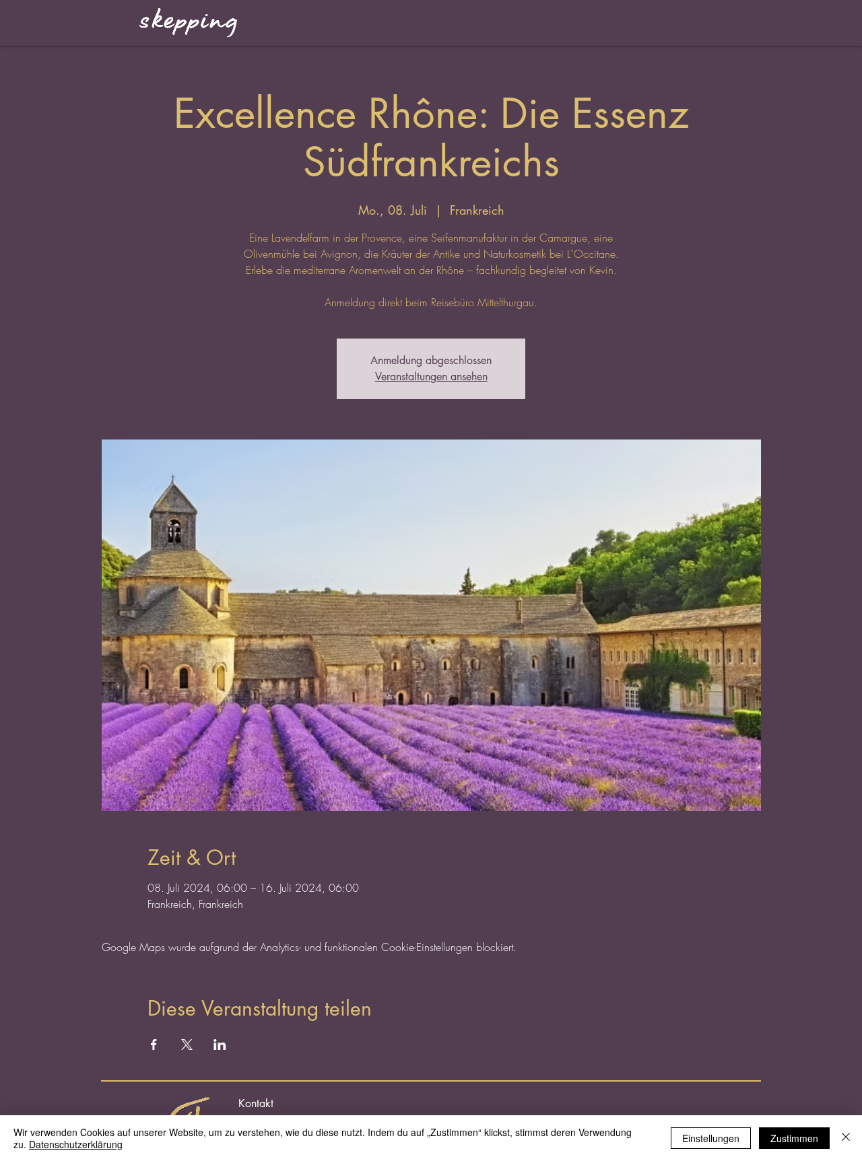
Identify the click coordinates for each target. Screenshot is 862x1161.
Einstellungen (710, 1138)
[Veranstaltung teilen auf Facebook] (153, 1044)
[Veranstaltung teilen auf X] (186, 1044)
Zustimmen (794, 1138)
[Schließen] (846, 1138)
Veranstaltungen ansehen (431, 377)
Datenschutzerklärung (76, 1144)
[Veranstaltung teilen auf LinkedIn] (219, 1044)
